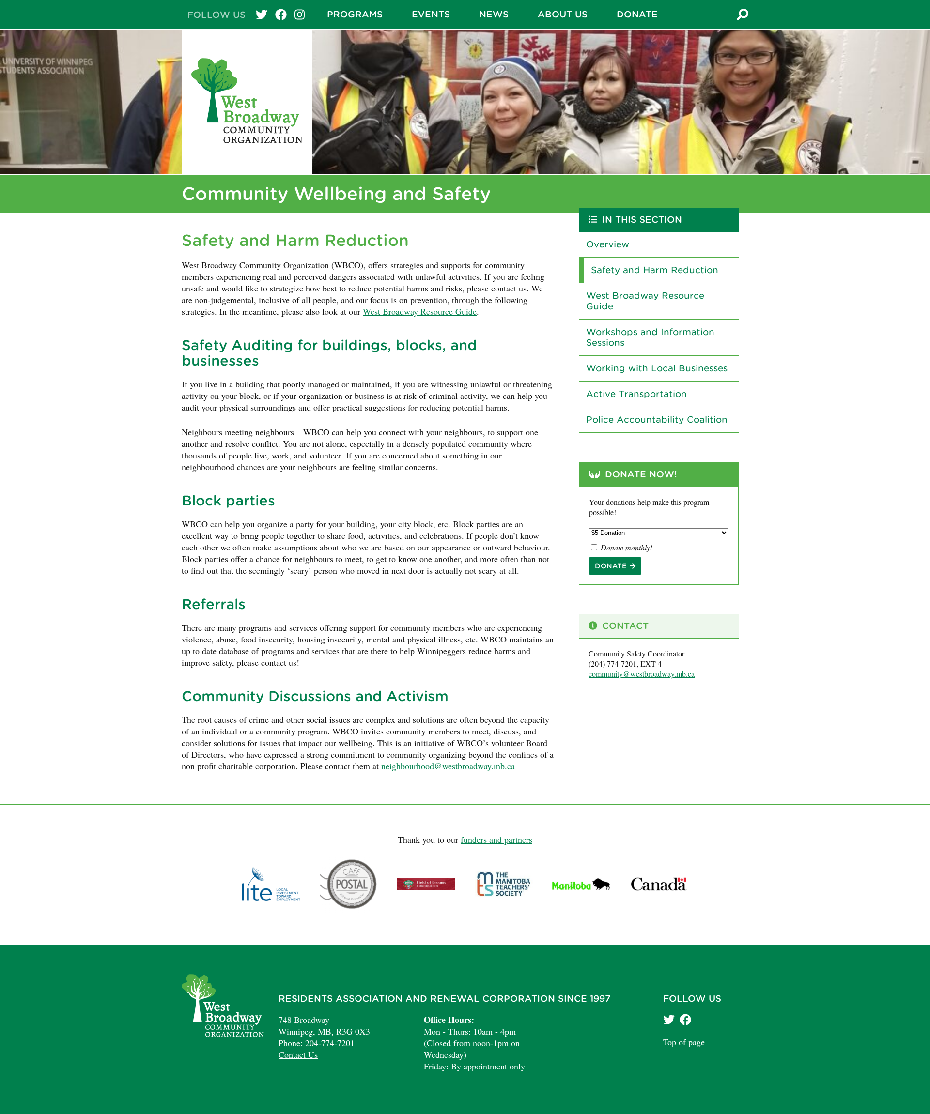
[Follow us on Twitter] (670, 1020)
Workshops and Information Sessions (650, 337)
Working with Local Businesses (657, 368)
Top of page (684, 1042)
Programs (355, 14)
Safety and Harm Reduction (654, 270)
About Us (563, 14)
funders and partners (496, 839)
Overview (607, 244)
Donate (637, 14)
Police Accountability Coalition (657, 419)
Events (431, 14)
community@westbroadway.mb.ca (642, 674)
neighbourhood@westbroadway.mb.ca (448, 766)
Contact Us (298, 1054)
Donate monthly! (625, 547)
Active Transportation (636, 394)
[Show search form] (742, 15)
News (494, 14)
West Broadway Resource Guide (420, 311)
